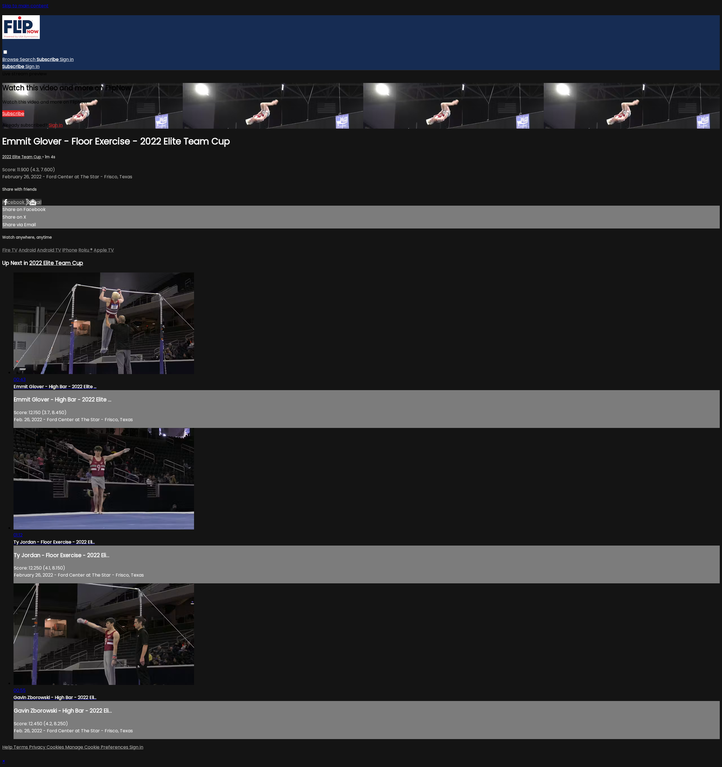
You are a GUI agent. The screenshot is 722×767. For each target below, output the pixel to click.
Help (8, 747)
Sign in (67, 59)
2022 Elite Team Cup (22, 157)
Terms (21, 747)
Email (35, 202)
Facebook (14, 202)
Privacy (38, 747)
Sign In (32, 66)
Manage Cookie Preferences (97, 747)
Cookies (56, 747)
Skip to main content (25, 6)
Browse (11, 59)
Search (28, 59)
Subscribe (13, 113)
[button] (5, 52)
